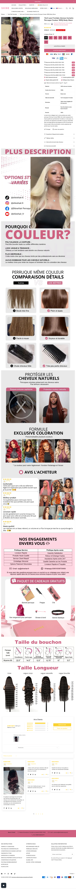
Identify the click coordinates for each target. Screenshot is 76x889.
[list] (20, 36)
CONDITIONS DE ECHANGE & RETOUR (11, 851)
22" (55, 37)
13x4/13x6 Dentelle (12, 14)
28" (70, 37)
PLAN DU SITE (4, 866)
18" (46, 37)
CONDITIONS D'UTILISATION (8, 860)
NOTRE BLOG (4, 864)
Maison (3, 14)
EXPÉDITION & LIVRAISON (8, 855)
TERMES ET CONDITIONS (7, 846)
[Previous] (4, 36)
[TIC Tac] (14, 874)
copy (73, 62)
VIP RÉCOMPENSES (31, 851)
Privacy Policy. (58, 859)
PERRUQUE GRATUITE (32, 848)
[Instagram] (8, 874)
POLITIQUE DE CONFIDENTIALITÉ (9, 848)
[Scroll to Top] (73, 881)
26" (65, 37)
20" (51, 37)
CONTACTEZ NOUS (31, 857)
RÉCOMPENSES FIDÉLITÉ (32, 846)
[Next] (36, 36)
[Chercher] (66, 8)
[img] (6, 761)
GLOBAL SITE (29, 860)
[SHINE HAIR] (5, 8)
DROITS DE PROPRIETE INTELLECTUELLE (11, 857)
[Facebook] (1, 874)
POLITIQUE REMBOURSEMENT (9, 862)
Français (72, 873)
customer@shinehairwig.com (60, 832)
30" (46, 42)
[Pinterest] (5, 874)
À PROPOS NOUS (30, 855)
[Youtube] (11, 874)
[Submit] (72, 854)
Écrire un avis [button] (62, 724)
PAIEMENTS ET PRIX (6, 853)
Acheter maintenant (59, 50)
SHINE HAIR (8, 877)
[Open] (3, 885)
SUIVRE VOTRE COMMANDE (33, 862)
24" (60, 37)
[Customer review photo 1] (13, 780)
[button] (22, 5)
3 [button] (38, 814)
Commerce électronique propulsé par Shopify (22, 877)
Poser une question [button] (62, 728)
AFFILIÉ (28, 853)
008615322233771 (39, 835)
